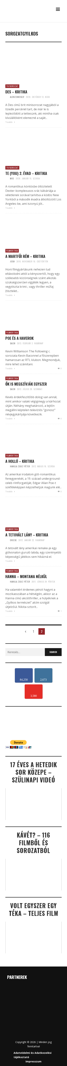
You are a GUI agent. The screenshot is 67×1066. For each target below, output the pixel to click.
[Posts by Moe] (6, 178)
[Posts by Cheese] (6, 540)
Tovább (9, 122)
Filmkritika (12, 250)
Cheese (13, 540)
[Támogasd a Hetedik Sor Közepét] (33, 21)
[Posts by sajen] (6, 343)
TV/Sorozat (12, 86)
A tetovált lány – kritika (26, 534)
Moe (12, 178)
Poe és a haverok (19, 338)
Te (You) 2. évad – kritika (26, 173)
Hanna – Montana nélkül (26, 576)
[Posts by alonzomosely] (6, 97)
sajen (12, 343)
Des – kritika (16, 91)
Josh (12, 261)
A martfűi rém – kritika (25, 256)
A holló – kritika (19, 461)
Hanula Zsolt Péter (20, 466)
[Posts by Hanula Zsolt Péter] (6, 466)
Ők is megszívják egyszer (26, 384)
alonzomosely (17, 97)
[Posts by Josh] (6, 261)
